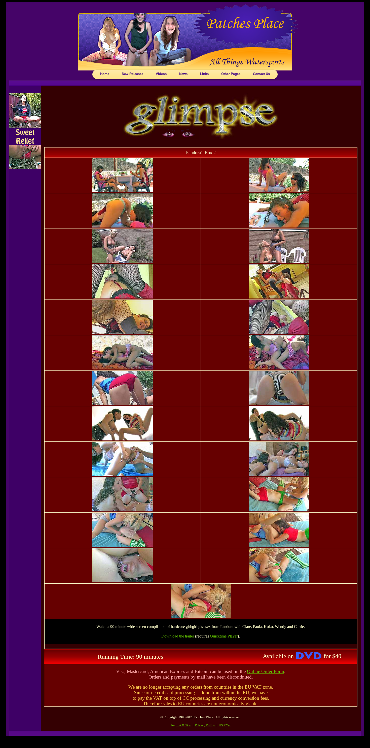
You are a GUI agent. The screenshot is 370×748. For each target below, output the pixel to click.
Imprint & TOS (181, 725)
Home (104, 74)
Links (204, 74)
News (183, 74)
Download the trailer (177, 636)
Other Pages (230, 74)
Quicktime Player (224, 636)
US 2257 (225, 725)
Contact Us (261, 74)
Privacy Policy (205, 725)
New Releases (132, 74)
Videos (161, 74)
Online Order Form (265, 671)
